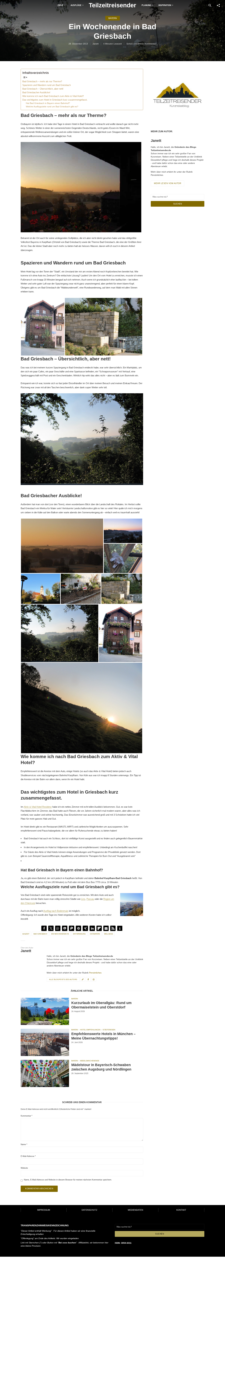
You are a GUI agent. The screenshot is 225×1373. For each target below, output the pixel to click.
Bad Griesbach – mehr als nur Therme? (42, 81)
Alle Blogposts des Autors (63, 979)
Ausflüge (76, 5)
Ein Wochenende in (60, 934)
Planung (146, 5)
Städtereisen (109, 1030)
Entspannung (79, 934)
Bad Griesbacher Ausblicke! (36, 92)
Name (24, 1144)
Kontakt (181, 1210)
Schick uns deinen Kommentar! (141, 43)
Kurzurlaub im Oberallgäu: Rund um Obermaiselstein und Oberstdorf (101, 1005)
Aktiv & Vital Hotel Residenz (38, 806)
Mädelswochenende (89, 1061)
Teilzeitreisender (112, 5)
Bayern (112, 18)
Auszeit (25, 934)
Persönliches (95, 972)
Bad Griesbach (40, 934)
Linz (83, 899)
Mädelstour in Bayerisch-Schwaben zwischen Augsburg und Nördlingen (101, 1067)
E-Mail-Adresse (28, 1156)
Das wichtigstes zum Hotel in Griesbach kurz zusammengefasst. (54, 99)
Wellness (108, 934)
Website (24, 1168)
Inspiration (164, 5)
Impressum (43, 1210)
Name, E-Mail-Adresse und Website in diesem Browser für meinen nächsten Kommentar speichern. (68, 1180)
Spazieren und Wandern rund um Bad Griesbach (46, 85)
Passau (90, 899)
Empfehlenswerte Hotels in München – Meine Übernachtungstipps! (103, 1036)
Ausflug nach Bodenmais (55, 911)
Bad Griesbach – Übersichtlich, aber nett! (42, 88)
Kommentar (26, 1116)
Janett (96, 43)
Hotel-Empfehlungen (90, 1030)
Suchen (177, 204)
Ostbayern (95, 934)
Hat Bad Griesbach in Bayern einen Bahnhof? (48, 103)
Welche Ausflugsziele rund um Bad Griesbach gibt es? (52, 106)
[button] (44, 928)
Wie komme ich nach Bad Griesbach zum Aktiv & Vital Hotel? (53, 96)
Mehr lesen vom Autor (167, 183)
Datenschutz (89, 1210)
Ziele (60, 5)
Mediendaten (135, 1210)
